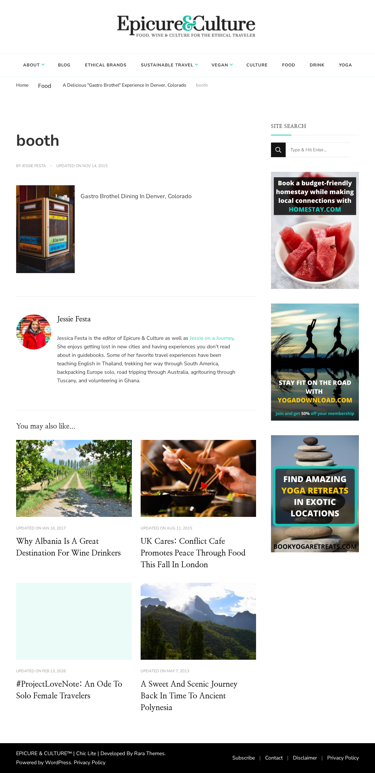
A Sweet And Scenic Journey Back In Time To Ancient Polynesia (189, 696)
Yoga (345, 65)
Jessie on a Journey (211, 338)
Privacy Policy (89, 762)
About (31, 65)
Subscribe (243, 757)
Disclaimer (305, 757)
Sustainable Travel (167, 65)
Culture (257, 65)
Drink (317, 65)
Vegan (220, 65)
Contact (274, 757)
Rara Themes (149, 753)
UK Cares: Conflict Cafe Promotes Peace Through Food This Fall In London (193, 553)
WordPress (58, 762)
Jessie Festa (34, 166)
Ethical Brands (106, 65)
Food (288, 65)
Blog (64, 65)
